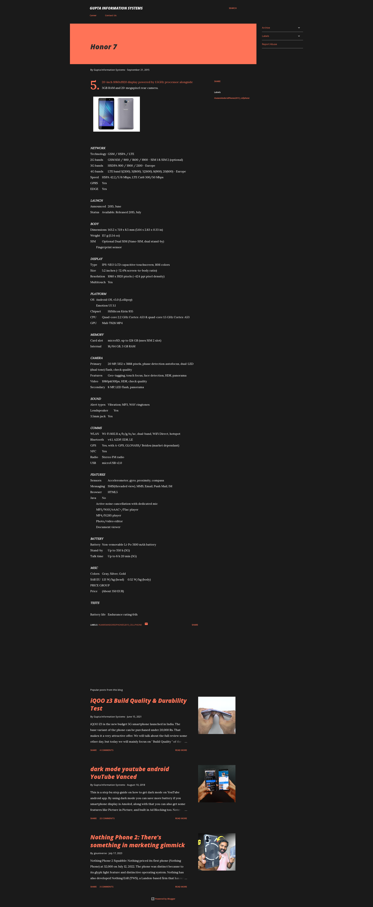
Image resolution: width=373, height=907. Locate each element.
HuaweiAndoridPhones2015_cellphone (231, 98)
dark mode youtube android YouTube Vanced (129, 773)
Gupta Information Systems (116, 8)
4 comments (106, 750)
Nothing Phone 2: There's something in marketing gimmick (137, 841)
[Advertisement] (139, 652)
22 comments (107, 818)
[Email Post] (146, 624)
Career (93, 15)
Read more (181, 750)
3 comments (106, 886)
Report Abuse (269, 44)
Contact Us (110, 15)
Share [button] (217, 81)
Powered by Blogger (165, 898)
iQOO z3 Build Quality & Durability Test (138, 704)
